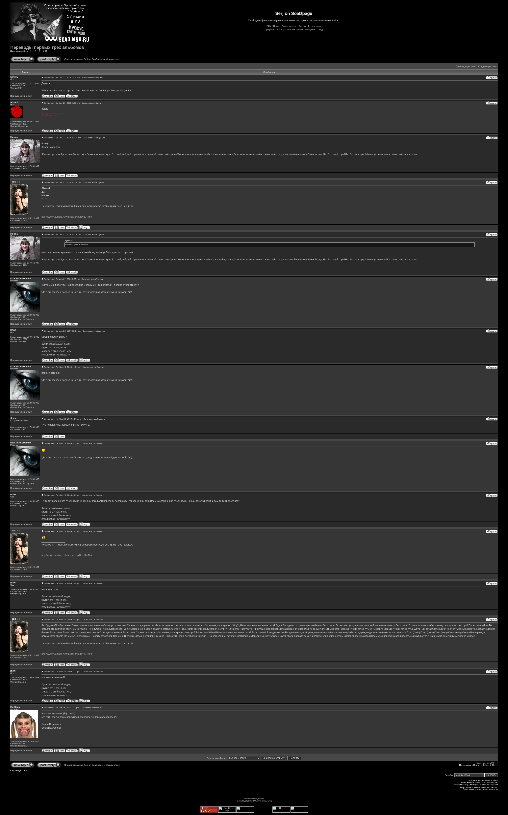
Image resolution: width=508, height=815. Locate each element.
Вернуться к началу (21, 96)
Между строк (113, 59)
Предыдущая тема (465, 66)
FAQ (269, 26)
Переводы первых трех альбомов (47, 47)
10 (42, 51)
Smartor (261, 799)
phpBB (248, 801)
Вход (320, 29)
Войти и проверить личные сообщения (295, 29)
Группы (302, 26)
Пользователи (289, 26)
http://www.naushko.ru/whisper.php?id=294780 (66, 216)
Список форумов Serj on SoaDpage (83, 59)
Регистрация (314, 26)
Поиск (276, 26)
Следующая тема (487, 66)
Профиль (269, 29)
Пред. (26, 51)
